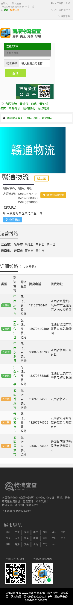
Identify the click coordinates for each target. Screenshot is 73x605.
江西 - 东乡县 (16, 352)
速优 (34, 104)
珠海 (17, 544)
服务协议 (52, 592)
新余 (26, 538)
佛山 (35, 544)
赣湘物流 (14, 108)
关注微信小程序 (62, 9)
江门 (44, 544)
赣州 (44, 538)
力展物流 (11, 104)
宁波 (17, 532)
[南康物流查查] (20, 33)
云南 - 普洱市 (16, 399)
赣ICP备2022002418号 (38, 596)
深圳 (8, 544)
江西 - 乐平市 (16, 305)
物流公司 (32, 118)
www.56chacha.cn (33, 592)
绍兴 (54, 532)
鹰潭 (35, 538)
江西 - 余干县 (16, 375)
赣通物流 (47, 118)
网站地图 (16, 596)
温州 (26, 532)
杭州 (8, 532)
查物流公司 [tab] (12, 46)
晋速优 (23, 104)
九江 (17, 538)
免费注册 (14, 9)
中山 (54, 544)
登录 (6, 9)
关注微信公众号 (62, 3)
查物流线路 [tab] (12, 52)
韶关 (63, 538)
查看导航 (14, 219)
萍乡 (8, 538)
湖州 (44, 532)
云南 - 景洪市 (16, 446)
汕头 (26, 544)
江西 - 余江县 (16, 328)
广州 (54, 538)
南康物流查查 (15, 118)
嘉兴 (35, 532)
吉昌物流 (43, 108)
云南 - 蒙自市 (16, 422)
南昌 (63, 532)
